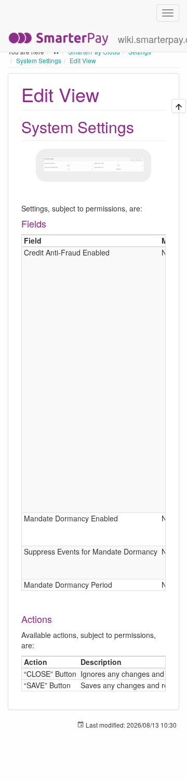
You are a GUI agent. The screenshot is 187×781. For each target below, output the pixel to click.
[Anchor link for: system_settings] (142, 126)
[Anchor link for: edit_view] (108, 93)
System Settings (38, 60)
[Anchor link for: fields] (51, 223)
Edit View (83, 60)
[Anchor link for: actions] (56, 618)
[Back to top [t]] (178, 106)
